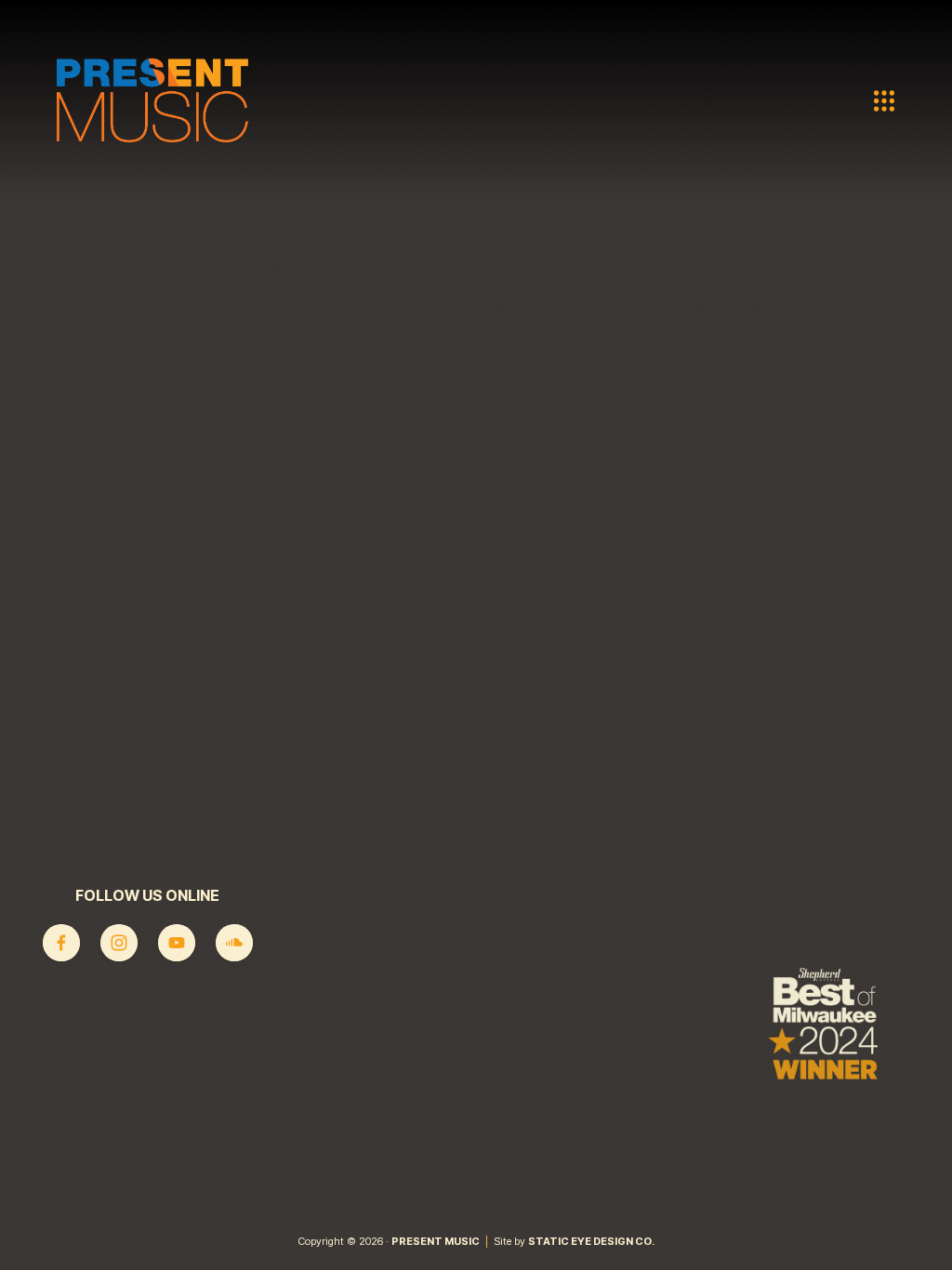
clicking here (359, 371)
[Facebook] (61, 942)
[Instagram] (119, 942)
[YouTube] (176, 942)
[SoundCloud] (234, 942)
